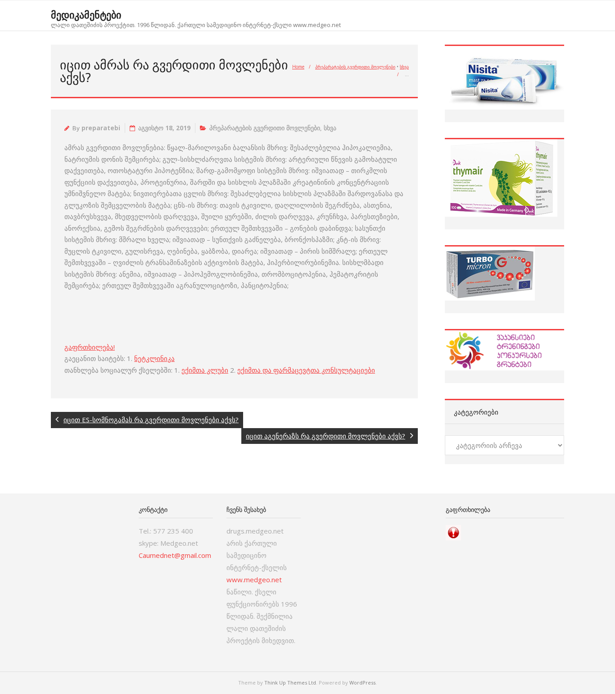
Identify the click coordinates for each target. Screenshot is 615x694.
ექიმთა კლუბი (204, 369)
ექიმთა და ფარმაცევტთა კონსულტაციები (306, 369)
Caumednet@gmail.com (175, 555)
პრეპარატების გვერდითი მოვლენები (355, 67)
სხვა (404, 67)
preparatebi (100, 128)
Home (298, 67)
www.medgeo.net (254, 579)
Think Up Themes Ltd (290, 682)
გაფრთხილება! (89, 347)
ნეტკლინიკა (154, 358)
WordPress (362, 682)
